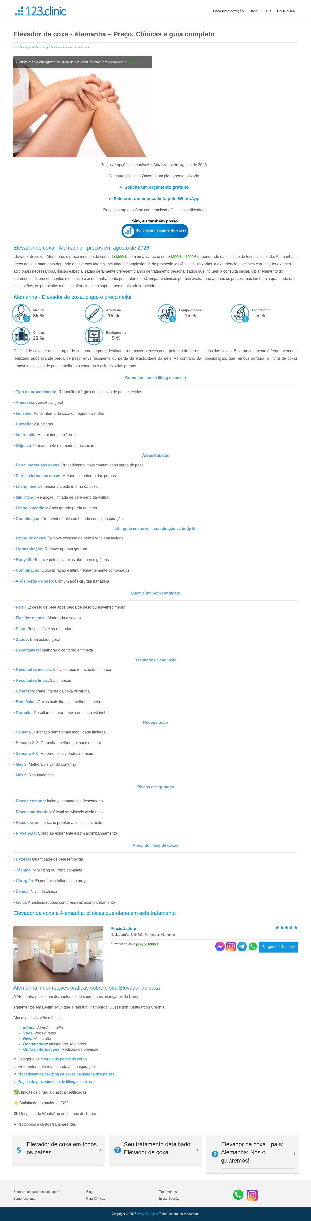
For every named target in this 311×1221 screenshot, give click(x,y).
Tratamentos (168, 1192)
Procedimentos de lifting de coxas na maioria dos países (65, 1074)
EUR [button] (267, 11)
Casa (16, 47)
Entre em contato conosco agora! (36, 1192)
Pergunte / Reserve (278, 947)
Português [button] (286, 11)
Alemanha (83, 47)
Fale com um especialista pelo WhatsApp (156, 198)
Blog (254, 11)
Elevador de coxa (64, 47)
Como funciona (24, 1198)
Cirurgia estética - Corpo (36, 47)
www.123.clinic (147, 1214)
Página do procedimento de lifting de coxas (54, 1082)
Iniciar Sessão (169, 1198)
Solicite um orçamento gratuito (156, 187)
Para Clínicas (95, 1198)
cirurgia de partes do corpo (64, 1059)
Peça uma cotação (228, 11)
